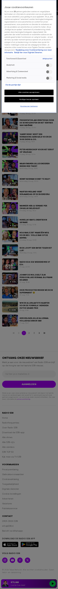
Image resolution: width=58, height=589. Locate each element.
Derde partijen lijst (13, 85)
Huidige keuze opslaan (29, 99)
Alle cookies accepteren (28, 92)
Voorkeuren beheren (29, 106)
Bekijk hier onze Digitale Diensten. (28, 52)
